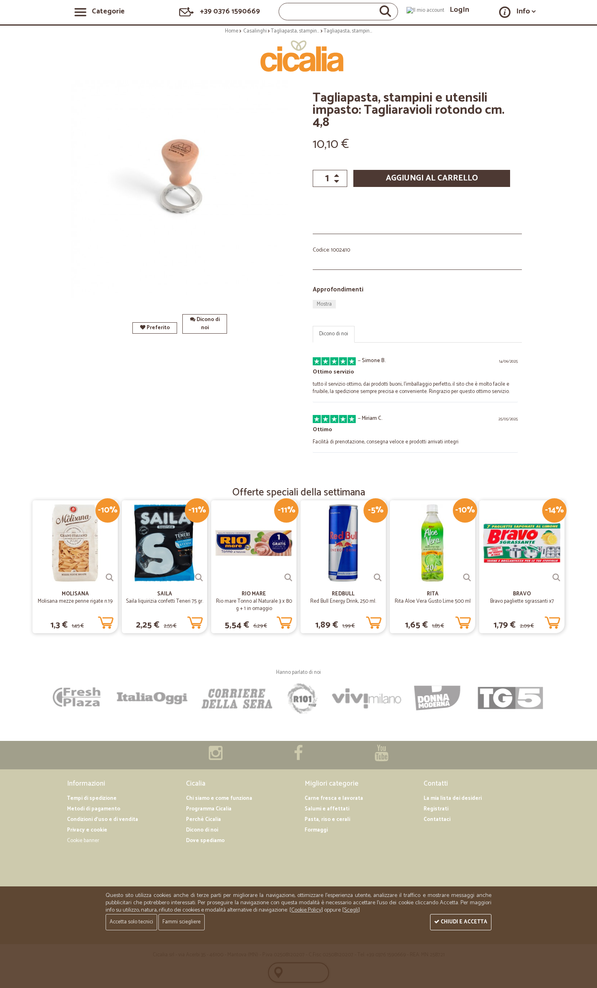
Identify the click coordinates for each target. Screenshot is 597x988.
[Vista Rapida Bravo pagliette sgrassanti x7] (556, 577)
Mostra (324, 304)
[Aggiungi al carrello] (105, 621)
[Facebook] (298, 757)
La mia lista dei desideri (453, 798)
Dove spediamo (205, 840)
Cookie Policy (306, 910)
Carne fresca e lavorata (334, 798)
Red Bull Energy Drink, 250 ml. (343, 601)
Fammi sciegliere (181, 922)
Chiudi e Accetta (463, 922)
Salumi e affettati (327, 809)
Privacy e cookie (87, 830)
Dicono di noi (207, 323)
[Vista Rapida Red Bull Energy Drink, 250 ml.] (378, 577)
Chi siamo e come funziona (219, 798)
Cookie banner (83, 840)
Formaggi (316, 830)
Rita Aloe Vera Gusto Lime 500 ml (433, 601)
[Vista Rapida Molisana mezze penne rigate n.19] (110, 577)
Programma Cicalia (208, 809)
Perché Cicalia (203, 819)
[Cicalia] (298, 56)
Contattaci (437, 819)
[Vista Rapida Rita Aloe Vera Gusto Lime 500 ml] (467, 577)
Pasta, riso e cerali (327, 819)
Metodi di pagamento (93, 809)
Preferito (157, 328)
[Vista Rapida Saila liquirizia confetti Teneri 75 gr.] (199, 577)
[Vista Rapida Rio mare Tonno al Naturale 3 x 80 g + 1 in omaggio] (288, 577)
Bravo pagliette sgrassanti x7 (522, 601)
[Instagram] (216, 757)
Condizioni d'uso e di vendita (102, 819)
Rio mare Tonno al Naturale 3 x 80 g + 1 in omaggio (254, 605)
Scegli (351, 910)
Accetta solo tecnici (131, 922)
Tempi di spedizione (92, 798)
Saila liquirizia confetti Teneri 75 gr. (164, 601)
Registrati (436, 809)
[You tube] (381, 757)
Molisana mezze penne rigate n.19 (75, 601)
